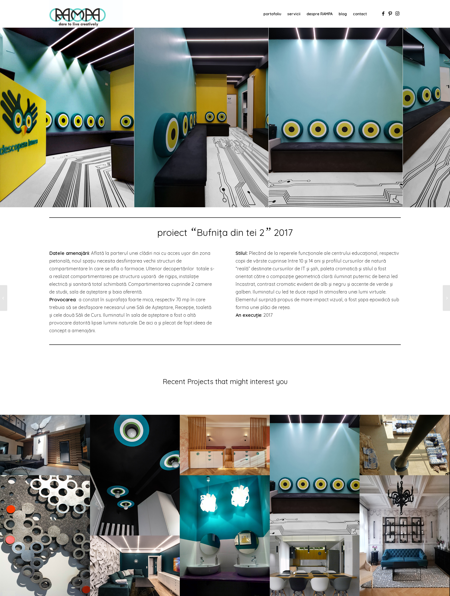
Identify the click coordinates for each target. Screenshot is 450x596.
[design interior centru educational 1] (129, 202)
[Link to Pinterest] (390, 13)
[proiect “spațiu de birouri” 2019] (446, 298)
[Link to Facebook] (383, 13)
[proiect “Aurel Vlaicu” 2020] (3, 298)
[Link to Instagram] (397, 13)
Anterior (11, 117)
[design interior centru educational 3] (397, 202)
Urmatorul (439, 117)
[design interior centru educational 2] (263, 202)
